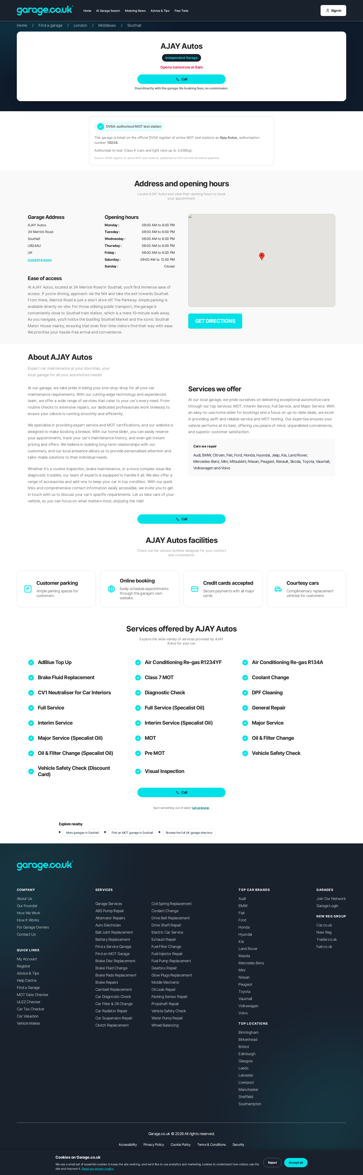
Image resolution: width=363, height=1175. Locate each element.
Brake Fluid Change (111, 968)
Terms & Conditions (211, 1144)
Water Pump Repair (167, 1018)
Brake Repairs (106, 982)
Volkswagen (248, 1006)
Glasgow (245, 1061)
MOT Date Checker (32, 995)
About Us (24, 899)
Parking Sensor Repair (169, 997)
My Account (27, 959)
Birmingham (248, 1032)
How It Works (28, 920)
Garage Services (108, 904)
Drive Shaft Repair (166, 925)
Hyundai (245, 934)
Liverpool (246, 1082)
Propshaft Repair (165, 1004)
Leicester (245, 1075)
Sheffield (245, 1097)
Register (23, 966)
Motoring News (135, 10)
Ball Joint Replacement (114, 932)
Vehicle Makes (28, 1023)
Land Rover (247, 949)
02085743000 (39, 260)
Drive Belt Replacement (170, 918)
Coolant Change (270, 677)
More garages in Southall (82, 832)
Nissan (244, 977)
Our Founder (27, 906)
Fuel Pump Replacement (171, 961)
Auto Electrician (108, 925)
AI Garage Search (108, 10)
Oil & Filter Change (273, 738)
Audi (242, 899)
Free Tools (181, 10)
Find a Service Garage (113, 947)
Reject (272, 1162)
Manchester (248, 1090)
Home (87, 10)
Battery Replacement (112, 939)
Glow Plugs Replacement (171, 975)
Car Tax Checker (30, 1009)
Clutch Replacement (112, 1025)
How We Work (28, 913)
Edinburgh (246, 1054)
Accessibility (128, 1144)
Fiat (241, 913)
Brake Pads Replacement (115, 975)
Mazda (244, 956)
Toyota (244, 992)
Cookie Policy (181, 1144)
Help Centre (26, 980)
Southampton (249, 1104)
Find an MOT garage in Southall (132, 832)
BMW (242, 906)
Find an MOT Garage (112, 954)
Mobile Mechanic (165, 982)
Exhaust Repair (163, 939)
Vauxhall (245, 999)
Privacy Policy (153, 1144)
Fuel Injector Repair (167, 954)
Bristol (243, 1047)
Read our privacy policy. (98, 1168)
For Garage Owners (33, 927)
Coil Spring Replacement (171, 904)
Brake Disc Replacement (115, 961)
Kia (241, 941)
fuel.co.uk (324, 947)
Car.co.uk (324, 925)
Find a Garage (28, 988)
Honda (243, 927)
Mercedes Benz (251, 963)
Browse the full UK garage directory (189, 832)
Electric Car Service (167, 932)
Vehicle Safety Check (276, 753)
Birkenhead (247, 1039)
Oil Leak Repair (163, 989)
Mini (241, 970)
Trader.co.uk (326, 939)
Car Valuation (28, 1016)
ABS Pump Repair (109, 911)
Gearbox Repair (164, 968)
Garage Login (327, 906)
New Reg (323, 932)
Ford (242, 920)
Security (238, 1144)
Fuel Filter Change (166, 947)
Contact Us (26, 934)
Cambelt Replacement (113, 989)
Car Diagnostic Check (113, 997)
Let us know (200, 808)
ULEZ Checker (28, 1002)
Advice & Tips (160, 10)
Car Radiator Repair (111, 1011)
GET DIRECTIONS (215, 321)
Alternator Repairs (110, 918)
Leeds (243, 1068)
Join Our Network (331, 899)
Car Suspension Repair (113, 1018)
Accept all (296, 1162)
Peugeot (245, 984)
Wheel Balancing (165, 1025)
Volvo (242, 1013)
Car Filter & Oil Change (113, 1004)
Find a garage (53, 25)
